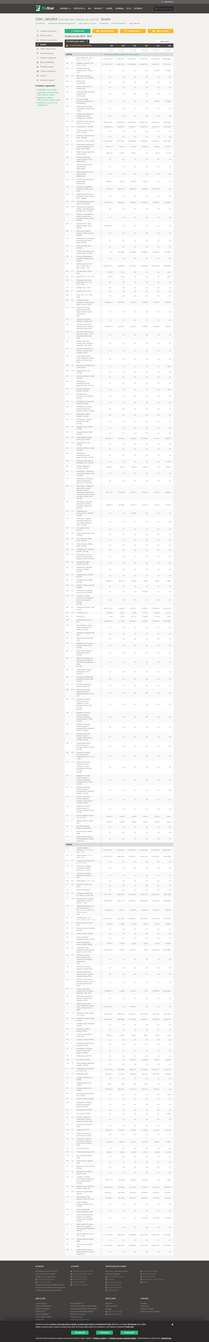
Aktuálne (108, 1303)
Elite (128, 8)
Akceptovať (80, 1332)
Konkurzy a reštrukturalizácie (116, 1271)
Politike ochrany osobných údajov (122, 1338)
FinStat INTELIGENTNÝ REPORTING (84, 1309)
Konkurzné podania (112, 1274)
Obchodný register (47, 80)
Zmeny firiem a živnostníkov (153, 1279)
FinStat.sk (41, 23)
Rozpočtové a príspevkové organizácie (61, 23)
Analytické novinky (115, 1314)
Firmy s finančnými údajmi (45, 1274)
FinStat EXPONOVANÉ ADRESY (82, 1311)
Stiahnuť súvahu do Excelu (81, 45)
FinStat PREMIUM (42, 1314)
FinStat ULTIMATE (42, 1309)
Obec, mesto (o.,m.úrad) (87, 23)
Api (89, 8)
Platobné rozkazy (47, 67)
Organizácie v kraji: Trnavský (47, 90)
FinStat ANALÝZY (77, 1303)
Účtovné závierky (46, 53)
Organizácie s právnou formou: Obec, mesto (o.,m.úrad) (48, 94)
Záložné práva (113, 1290)
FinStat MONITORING (43, 1317)
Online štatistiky (111, 1306)
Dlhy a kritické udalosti (116, 1277)
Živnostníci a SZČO (80, 1279)
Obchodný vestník (149, 1274)
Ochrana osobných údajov (150, 1311)
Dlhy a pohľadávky (47, 62)
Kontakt (143, 1303)
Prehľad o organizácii (48, 31)
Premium (119, 8)
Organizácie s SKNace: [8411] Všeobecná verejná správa (48, 99)
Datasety (98, 8)
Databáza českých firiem (80, 1320)
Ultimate (138, 8)
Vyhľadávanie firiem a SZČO (46, 1271)
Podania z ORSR (148, 1277)
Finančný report (46, 36)
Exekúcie (43, 76)
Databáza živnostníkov (46, 1279)
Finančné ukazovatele (48, 40)
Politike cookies (99, 1338)
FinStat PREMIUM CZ (43, 1306)
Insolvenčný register (80, 1285)
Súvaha (43, 44)
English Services (77, 1317)
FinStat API (40, 1320)
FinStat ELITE (41, 1311)
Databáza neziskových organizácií (49, 1290)
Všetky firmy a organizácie (46, 1277)
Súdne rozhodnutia (48, 71)
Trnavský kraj (103, 23)
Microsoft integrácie (78, 1314)
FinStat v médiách (147, 1309)
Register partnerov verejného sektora (50, 1285)
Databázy (64, 8)
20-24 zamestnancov (118, 23)
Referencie (144, 1306)
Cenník (109, 8)
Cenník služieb (41, 1303)
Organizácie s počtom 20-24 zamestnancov (47, 104)
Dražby (145, 1282)
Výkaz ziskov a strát (48, 49)
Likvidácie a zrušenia (150, 1271)
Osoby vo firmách (44, 1282)
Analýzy (108, 1309)
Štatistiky (78, 8)
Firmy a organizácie (80, 1277)
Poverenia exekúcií (115, 1282)
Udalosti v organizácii (48, 58)
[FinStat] (45, 10)
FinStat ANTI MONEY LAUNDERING (84, 1306)
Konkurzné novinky (115, 1311)
